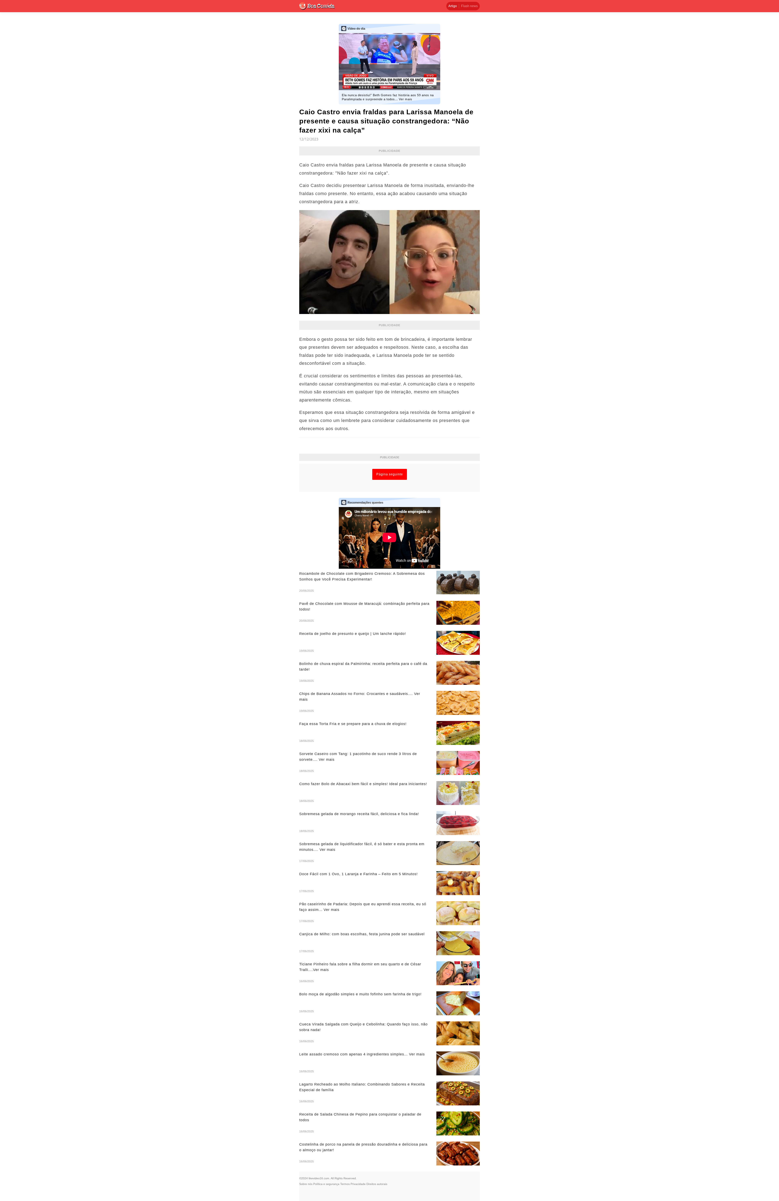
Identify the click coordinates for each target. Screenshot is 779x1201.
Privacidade (358, 1184)
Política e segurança (326, 1184)
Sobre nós (305, 1184)
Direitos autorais (376, 1184)
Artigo (452, 6)
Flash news (469, 6)
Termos (345, 1184)
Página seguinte (389, 474)
